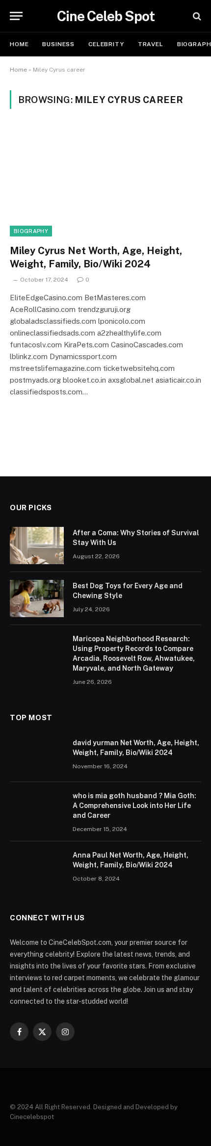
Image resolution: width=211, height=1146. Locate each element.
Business (58, 44)
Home (19, 44)
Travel (150, 44)
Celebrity (106, 44)
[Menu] (16, 16)
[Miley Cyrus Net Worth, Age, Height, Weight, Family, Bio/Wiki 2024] (105, 182)
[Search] (196, 16)
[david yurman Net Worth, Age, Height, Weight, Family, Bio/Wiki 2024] (37, 755)
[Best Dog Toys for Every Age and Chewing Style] (37, 598)
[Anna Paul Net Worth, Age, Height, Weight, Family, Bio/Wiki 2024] (37, 867)
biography (31, 231)
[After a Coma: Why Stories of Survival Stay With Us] (37, 545)
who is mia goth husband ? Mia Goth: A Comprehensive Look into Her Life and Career (134, 805)
